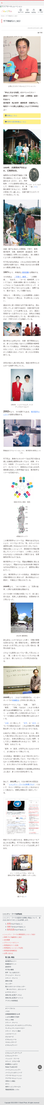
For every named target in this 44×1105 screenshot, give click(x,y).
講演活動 (25, 272)
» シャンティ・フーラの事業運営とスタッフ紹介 (19, 934)
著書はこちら (12, 115)
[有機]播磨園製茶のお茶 (12, 1014)
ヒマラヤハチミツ (10, 992)
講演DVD (8, 967)
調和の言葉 (8, 981)
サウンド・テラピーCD (12, 1061)
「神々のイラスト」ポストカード (15, 989)
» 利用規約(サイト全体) (10, 945)
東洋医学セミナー (10, 961)
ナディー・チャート (11, 978)
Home (2, 16)
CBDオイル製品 (10, 1081)
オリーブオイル (10, 1008)
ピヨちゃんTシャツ (11, 1045)
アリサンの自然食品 (11, 1000)
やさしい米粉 (9, 1020)
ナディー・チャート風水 (13, 1031)
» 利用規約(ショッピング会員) (13, 948)
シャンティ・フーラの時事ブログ (21, 784)
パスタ (7, 1011)
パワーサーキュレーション (13, 1075)
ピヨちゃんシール (10, 1039)
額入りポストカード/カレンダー (15, 986)
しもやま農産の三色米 (12, 1017)
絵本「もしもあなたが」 (13, 972)
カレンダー (8, 984)
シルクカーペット (10, 1034)
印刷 (41, 32)
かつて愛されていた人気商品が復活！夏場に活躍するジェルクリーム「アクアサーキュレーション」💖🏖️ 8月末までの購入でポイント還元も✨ (22, 3)
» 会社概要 (6, 940)
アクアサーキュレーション (13, 1078)
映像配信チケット (10, 964)
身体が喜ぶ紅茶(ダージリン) (14, 998)
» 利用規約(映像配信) (10, 950)
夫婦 (6, 723)
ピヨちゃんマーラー (11, 1056)
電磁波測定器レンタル (12, 1089)
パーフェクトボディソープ (13, 1072)
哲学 (25, 723)
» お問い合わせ (8, 953)
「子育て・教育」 (21, 277)
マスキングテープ (10, 1042)
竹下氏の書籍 (9, 969)
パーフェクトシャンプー (13, 1070)
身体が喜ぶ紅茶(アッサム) (13, 995)
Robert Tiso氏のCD (11, 1067)
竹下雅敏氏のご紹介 (12, 16)
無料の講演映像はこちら (16, 122)
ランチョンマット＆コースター (15, 1028)
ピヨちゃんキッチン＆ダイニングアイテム (18, 1025)
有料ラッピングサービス (13, 1087)
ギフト (7, 1084)
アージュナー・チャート (13, 975)
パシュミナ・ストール (12, 1058)
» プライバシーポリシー (11, 942)
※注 (35, 187)
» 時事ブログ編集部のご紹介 (12, 937)
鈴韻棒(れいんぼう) (11, 1064)
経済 (34, 723)
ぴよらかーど (9, 1036)
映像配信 (15, 700)
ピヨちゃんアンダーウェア (13, 1053)
